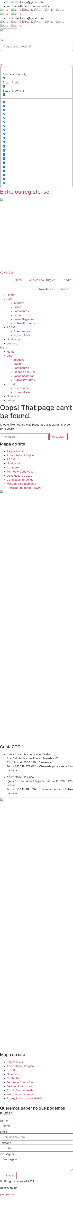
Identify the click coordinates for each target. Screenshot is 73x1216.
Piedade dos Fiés (24, 315)
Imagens (19, 303)
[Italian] (50, 10)
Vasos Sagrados (24, 319)
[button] (36, 347)
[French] (27, 10)
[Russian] (5, 14)
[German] (39, 10)
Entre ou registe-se (24, 191)
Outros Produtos (24, 323)
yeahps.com (7, 1194)
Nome (4, 1120)
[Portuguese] (61, 10)
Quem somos (22, 331)
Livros (17, 307)
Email (3, 1131)
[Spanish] (16, 14)
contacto (12, 343)
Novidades (14, 339)
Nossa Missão (22, 335)
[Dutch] (5, 10)
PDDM (11, 327)
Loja (9, 299)
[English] (16, 10)
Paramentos (21, 311)
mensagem (7, 1154)
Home (10, 294)
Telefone (5, 1142)
